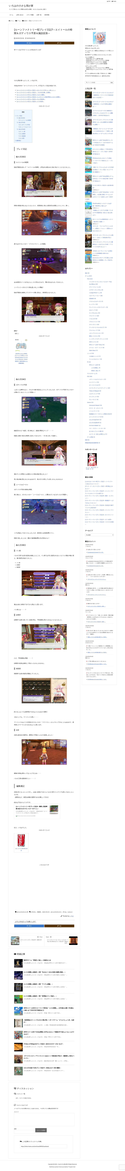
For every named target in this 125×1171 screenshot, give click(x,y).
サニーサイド (93, 399)
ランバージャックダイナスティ (98, 307)
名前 (15, 1129)
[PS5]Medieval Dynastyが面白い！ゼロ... (97, 664)
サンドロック (94, 396)
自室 (21, 138)
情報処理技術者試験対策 (92, 442)
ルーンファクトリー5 (36, 20)
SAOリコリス (93, 341)
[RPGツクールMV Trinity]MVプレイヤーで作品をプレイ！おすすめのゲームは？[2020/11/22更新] (103, 142)
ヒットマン (93, 304)
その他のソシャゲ (95, 356)
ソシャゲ (90, 353)
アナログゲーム (92, 373)
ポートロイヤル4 (94, 385)
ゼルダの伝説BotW (95, 422)
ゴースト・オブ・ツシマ (96, 347)
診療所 (22, 133)
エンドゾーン (94, 382)
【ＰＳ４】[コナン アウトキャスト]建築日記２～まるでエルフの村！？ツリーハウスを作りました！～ (103, 244)
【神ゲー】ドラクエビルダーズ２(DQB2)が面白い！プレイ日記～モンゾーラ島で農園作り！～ (103, 169)
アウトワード (94, 316)
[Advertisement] (44, 65)
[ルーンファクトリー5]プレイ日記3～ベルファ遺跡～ (31, 94)
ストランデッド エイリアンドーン (99, 388)
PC (89, 362)
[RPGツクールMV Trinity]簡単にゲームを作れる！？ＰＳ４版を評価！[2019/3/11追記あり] (103, 178)
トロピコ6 (93, 318)
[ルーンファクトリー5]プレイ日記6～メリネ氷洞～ (30, 101)
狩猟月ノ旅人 (95, 370)
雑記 (87, 273)
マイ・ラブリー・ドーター (97, 428)
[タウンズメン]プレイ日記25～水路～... (97, 606)
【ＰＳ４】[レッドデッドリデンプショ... (97, 579)
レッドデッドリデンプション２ (98, 339)
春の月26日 (21, 129)
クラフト (33, 912)
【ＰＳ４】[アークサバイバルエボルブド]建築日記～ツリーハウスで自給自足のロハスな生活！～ (103, 95)
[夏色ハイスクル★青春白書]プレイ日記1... (97, 637)
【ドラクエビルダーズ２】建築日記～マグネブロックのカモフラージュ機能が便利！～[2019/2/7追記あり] (103, 113)
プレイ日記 (18, 115)
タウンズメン (94, 324)
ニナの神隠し (95, 367)
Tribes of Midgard (95, 391)
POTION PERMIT (94, 425)
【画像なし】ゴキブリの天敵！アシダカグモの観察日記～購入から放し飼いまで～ (103, 213)
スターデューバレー (96, 295)
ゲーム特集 (91, 437)
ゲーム (18, 20)
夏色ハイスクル (94, 336)
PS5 (89, 376)
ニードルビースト (25, 127)
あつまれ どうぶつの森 (96, 431)
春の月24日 (21, 122)
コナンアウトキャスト (96, 333)
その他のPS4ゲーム (95, 292)
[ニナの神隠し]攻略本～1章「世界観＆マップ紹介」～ (40, 996)
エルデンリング (94, 393)
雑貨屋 (22, 136)
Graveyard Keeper (95, 405)
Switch (25, 20)
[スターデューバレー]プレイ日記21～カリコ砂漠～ (98, 519)
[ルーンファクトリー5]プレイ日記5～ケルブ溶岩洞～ (31, 99)
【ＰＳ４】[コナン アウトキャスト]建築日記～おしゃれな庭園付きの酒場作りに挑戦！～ (103, 122)
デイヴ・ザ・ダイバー (96, 408)
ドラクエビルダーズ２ (96, 301)
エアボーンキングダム (96, 290)
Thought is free (71, 1166)
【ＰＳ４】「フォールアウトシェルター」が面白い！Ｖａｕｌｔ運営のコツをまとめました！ (103, 228)
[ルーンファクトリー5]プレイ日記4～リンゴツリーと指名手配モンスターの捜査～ (39, 97)
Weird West (93, 350)
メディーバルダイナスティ (97, 379)
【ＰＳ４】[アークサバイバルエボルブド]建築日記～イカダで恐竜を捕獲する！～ (103, 104)
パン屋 (22, 131)
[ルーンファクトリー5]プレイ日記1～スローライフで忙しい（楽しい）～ (36, 90)
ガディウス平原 (24, 124)
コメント (16, 1111)
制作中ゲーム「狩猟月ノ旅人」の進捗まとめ (37, 960)
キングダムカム (94, 313)
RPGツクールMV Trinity (96, 344)
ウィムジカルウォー (95, 359)
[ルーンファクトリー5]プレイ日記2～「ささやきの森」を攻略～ (34, 92)
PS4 (90, 279)
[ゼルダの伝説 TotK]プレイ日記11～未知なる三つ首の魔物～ (42, 1068)
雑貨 (87, 440)
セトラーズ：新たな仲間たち (98, 434)
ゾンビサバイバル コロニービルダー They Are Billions (100, 283)
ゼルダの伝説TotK (95, 419)
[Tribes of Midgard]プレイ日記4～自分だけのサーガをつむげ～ (44, 1044)
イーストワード (94, 411)
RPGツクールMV (94, 365)
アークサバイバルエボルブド (98, 327)
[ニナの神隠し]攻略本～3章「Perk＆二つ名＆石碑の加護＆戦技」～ (45, 972)
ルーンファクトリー (56, 912)
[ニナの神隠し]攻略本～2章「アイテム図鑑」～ (38, 984)
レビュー (70, 912)
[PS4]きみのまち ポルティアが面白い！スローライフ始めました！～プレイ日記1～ (103, 160)
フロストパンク (94, 321)
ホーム (11, 20)
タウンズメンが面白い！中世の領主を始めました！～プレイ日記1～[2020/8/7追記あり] (103, 151)
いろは (72, 916)
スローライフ (45, 912)
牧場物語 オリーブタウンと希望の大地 (100, 414)
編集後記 (18, 140)
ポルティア (93, 310)
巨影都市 (92, 298)
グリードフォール (95, 287)
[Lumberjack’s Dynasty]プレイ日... (96, 552)
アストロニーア (94, 330)
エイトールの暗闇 (25, 120)
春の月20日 (21, 118)
